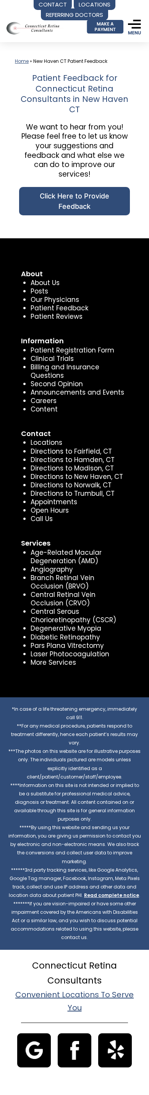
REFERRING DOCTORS (74, 15)
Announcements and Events (77, 392)
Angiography (52, 569)
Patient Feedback (59, 308)
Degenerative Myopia (66, 628)
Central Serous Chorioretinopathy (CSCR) (73, 616)
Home (22, 61)
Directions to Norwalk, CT (71, 485)
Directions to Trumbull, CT (73, 493)
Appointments (54, 502)
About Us (45, 282)
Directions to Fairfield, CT (71, 451)
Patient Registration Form (72, 350)
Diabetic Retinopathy (65, 637)
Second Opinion (57, 383)
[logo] (33, 22)
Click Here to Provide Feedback (74, 201)
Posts (39, 291)
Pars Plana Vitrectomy (67, 645)
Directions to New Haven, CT (77, 476)
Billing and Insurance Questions (65, 371)
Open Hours (50, 510)
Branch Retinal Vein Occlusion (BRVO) (62, 582)
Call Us (42, 518)
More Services (53, 662)
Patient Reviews (57, 316)
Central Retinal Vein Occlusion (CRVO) (63, 599)
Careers (44, 400)
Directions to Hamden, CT (73, 459)
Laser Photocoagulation (70, 654)
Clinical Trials (52, 358)
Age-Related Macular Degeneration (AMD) (66, 557)
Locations (46, 442)
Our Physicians (55, 299)
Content (44, 409)
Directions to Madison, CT (72, 468)
